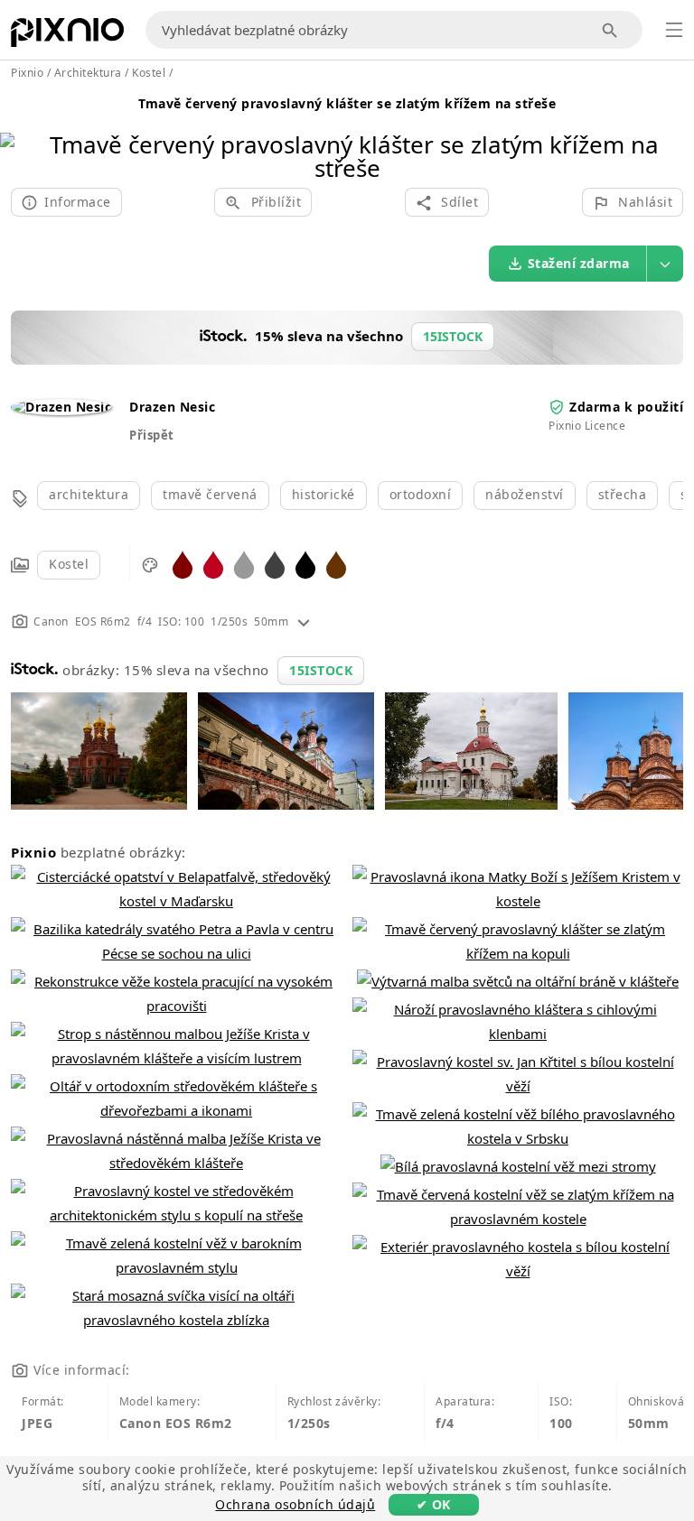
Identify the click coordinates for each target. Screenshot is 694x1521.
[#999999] (244, 563)
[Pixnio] (67, 36)
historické (323, 494)
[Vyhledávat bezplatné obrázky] (610, 30)
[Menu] (674, 30)
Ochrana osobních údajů (295, 1504)
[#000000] (305, 563)
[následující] (673, 133)
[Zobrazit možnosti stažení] (665, 264)
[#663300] (336, 563)
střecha (622, 494)
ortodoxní (420, 494)
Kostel (69, 563)
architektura (88, 494)
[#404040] (274, 563)
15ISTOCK (320, 670)
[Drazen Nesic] (61, 406)
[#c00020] (213, 563)
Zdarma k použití (626, 406)
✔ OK (434, 1504)
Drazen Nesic (172, 406)
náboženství (524, 494)
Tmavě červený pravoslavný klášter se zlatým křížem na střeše (347, 103)
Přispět (151, 435)
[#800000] (182, 563)
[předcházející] (20, 133)
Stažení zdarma (579, 263)
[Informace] (303, 621)
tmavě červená (210, 494)
